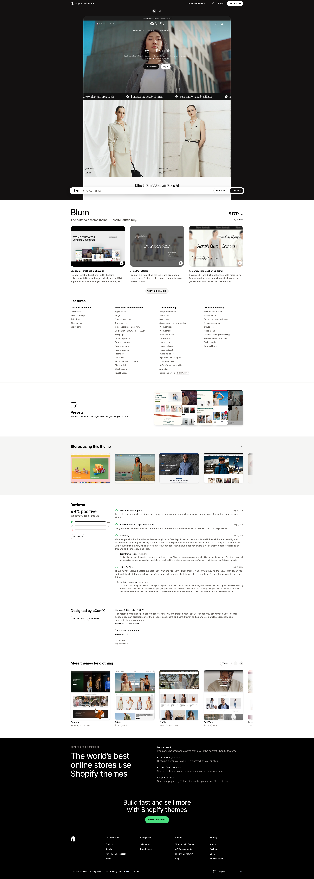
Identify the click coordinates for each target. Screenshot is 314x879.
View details (120, 623)
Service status (216, 858)
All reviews (78, 536)
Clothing (109, 844)
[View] (90, 468)
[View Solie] (214, 407)
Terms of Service (79, 871)
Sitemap (136, 871)
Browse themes (196, 3)
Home (108, 858)
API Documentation (184, 849)
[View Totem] (199, 407)
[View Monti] (168, 407)
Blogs (177, 858)
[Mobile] (160, 11)
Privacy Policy (96, 871)
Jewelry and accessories (117, 854)
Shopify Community (184, 854)
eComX (239, 219)
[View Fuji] (183, 407)
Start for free (235, 3)
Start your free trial (157, 819)
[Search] (213, 3)
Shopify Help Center (184, 844)
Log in (221, 3)
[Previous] (235, 447)
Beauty (108, 849)
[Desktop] (154, 11)
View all (225, 663)
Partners (214, 849)
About (213, 844)
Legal (212, 854)
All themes (94, 618)
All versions (133, 623)
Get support (78, 618)
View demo (221, 190)
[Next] (241, 447)
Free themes (146, 849)
